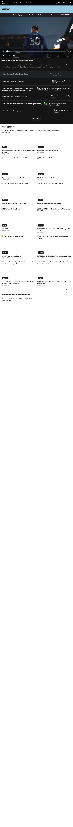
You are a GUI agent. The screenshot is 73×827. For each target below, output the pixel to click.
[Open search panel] (56, 2)
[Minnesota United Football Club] (3, 3)
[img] (8, 56)
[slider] (36, 51)
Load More (36, 119)
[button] (37, 2)
